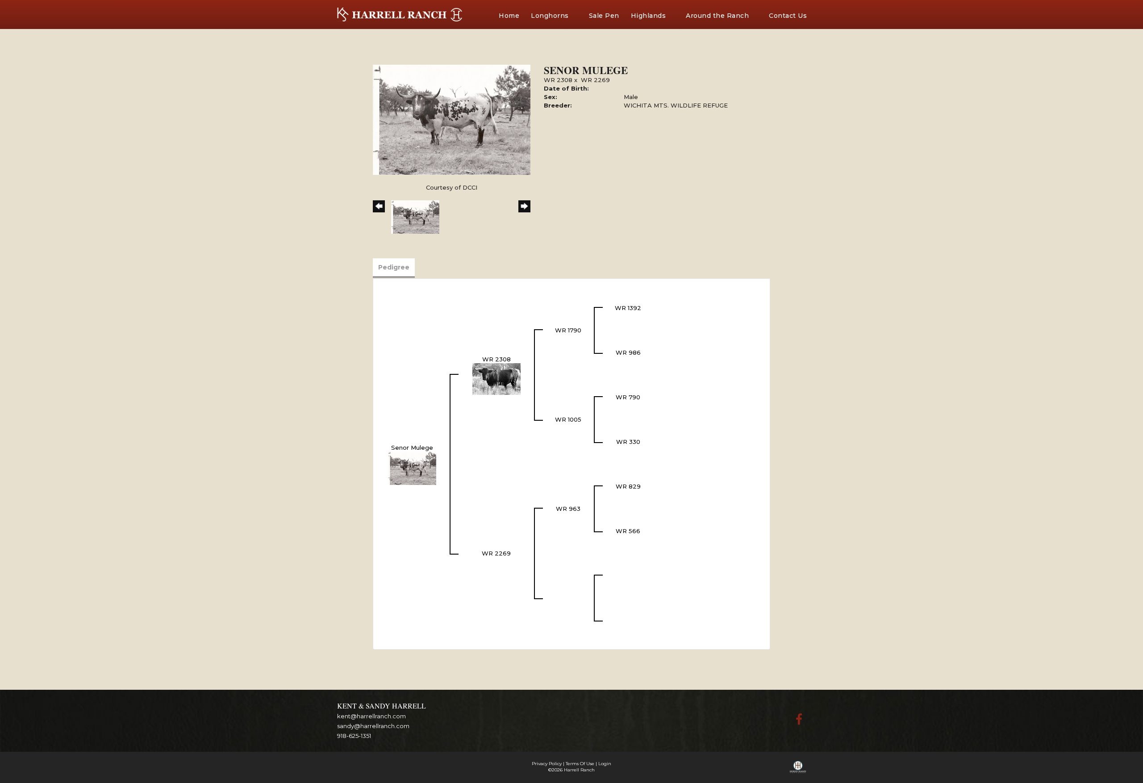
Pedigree (393, 267)
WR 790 (628, 397)
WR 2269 (595, 79)
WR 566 (628, 530)
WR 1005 (568, 419)
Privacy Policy (547, 763)
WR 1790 (568, 330)
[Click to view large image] (451, 119)
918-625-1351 (354, 735)
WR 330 (628, 441)
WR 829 (628, 486)
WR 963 (568, 508)
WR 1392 (628, 307)
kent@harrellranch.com (371, 716)
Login (604, 763)
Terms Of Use (580, 763)
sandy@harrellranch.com (373, 725)
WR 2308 (558, 79)
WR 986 (628, 352)
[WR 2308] (496, 378)
